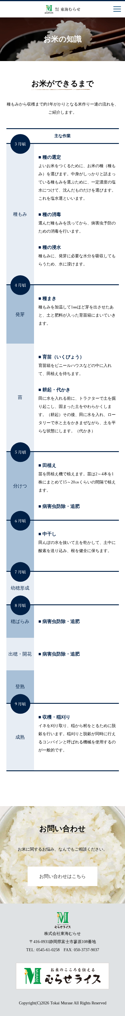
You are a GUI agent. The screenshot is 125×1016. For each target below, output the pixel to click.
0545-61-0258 (48, 950)
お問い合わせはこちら (62, 876)
